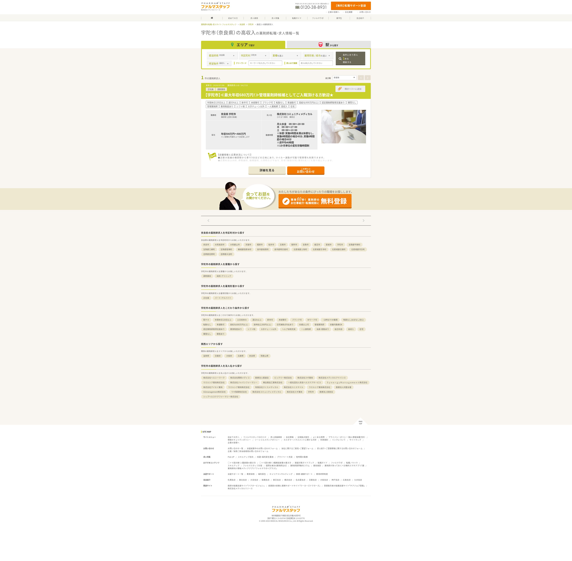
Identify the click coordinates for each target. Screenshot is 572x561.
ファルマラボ (337, 462)
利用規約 (324, 439)
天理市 (248, 244)
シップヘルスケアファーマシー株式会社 (220, 396)
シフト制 (251, 329)
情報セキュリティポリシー (239, 439)
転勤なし (207, 324)
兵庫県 (241, 355)
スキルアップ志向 (245, 456)
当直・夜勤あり (323, 329)
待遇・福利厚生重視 (265, 456)
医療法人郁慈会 (326, 391)
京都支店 (313, 479)
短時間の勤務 (302, 456)
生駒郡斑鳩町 (226, 249)
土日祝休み (242, 319)
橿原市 (260, 244)
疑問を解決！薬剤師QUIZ (276, 465)
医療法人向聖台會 (343, 387)
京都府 (218, 355)
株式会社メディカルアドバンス (332, 377)
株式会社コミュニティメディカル (266, 391)
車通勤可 (220, 324)
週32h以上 (257, 319)
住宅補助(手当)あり (285, 324)
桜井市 (271, 244)
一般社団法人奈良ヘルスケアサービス (304, 382)
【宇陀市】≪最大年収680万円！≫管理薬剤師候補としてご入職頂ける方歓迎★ (269, 95)
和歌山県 (264, 355)
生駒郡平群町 (354, 244)
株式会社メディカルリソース (240, 488)
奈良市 (206, 244)
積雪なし (207, 333)
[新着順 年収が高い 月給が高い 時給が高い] (344, 77)
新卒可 (270, 319)
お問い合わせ (365, 12)
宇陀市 (251, 24)
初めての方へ (233, 437)
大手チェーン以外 (268, 329)
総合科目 (338, 329)
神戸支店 (335, 479)
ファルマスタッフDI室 (252, 465)
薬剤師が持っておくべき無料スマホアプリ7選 (344, 465)
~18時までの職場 (330, 319)
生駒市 (306, 244)
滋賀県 (206, 355)
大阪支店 (324, 479)
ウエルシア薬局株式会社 (214, 382)
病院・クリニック (224, 276)
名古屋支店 (300, 479)
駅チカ (206, 319)
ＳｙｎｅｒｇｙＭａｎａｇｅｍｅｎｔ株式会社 (347, 382)
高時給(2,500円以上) (262, 324)
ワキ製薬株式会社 (239, 391)
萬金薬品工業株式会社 (272, 382)
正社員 (206, 297)
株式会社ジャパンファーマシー (243, 382)
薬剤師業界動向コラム (300, 465)
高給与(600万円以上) (239, 324)
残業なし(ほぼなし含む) (353, 319)
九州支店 (358, 479)
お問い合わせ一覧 (235, 448)
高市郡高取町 (263, 249)
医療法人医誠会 (262, 377)
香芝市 (317, 244)
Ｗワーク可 (312, 319)
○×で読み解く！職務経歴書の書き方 (275, 462)
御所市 (294, 244)
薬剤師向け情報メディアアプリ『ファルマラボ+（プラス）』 (252, 468)
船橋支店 (265, 479)
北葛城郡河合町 (358, 249)
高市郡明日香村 (281, 249)
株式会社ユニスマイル (293, 387)
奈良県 (242, 24)
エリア (246, 44)
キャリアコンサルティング (281, 474)
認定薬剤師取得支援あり (214, 329)
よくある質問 (319, 437)
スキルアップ (233, 465)
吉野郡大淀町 (226, 254)
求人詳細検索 (276, 437)
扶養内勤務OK (336, 324)
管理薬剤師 (319, 324)
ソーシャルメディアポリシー (267, 439)
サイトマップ (355, 439)
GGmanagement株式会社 (214, 391)
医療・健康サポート (304, 474)
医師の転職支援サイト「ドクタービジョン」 (246, 485)
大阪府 (229, 355)
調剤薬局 (207, 276)
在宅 (361, 329)
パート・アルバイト (223, 297)
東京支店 (277, 479)
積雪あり (220, 333)
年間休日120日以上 (223, 319)
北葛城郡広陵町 (339, 249)
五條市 (283, 244)
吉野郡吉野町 (209, 254)
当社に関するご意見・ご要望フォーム (297, 448)
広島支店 (347, 479)
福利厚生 (262, 474)
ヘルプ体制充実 (289, 329)
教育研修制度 (322, 474)
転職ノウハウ (352, 462)
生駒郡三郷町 (209, 249)
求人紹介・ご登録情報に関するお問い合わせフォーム (340, 448)
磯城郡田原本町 (244, 249)
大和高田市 (219, 244)
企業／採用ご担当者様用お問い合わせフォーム (248, 451)
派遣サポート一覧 (235, 474)
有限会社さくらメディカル (266, 387)
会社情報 (290, 437)
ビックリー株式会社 (283, 377)
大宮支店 (254, 479)
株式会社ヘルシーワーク (214, 377)
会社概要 (349, 12)
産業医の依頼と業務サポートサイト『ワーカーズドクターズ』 (294, 485)
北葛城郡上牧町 (300, 249)
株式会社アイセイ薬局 (213, 387)
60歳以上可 (304, 324)
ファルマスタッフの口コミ (254, 437)
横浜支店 (288, 479)
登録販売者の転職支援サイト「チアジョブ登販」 (344, 485)
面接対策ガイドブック (304, 462)
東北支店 (243, 479)
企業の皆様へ (333, 12)
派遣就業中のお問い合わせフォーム (262, 448)
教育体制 (251, 474)
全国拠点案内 (303, 437)
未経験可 (282, 319)
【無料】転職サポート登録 (351, 5)
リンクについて (339, 439)
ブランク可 (297, 319)
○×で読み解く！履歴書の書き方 (242, 462)
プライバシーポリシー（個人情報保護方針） (346, 437)
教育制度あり (236, 329)
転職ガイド (322, 462)
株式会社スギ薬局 (305, 377)
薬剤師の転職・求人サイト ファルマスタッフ (218, 24)
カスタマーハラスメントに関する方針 (300, 439)
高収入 (351, 329)
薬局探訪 (317, 465)
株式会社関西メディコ (240, 377)
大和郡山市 (235, 244)
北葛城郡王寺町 (319, 249)
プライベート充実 (285, 456)
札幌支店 (232, 479)
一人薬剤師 (306, 329)
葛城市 (329, 244)
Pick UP (231, 456)
